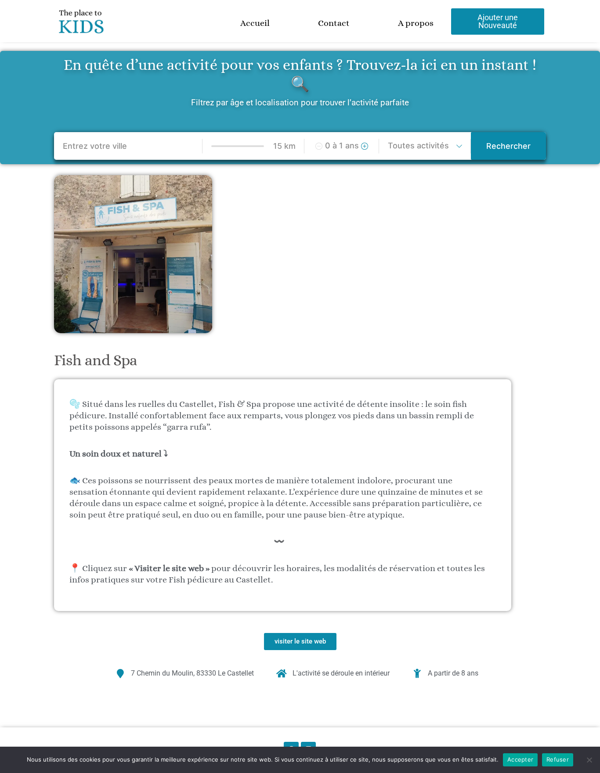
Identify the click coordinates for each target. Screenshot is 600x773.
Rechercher (508, 146)
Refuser (557, 759)
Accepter (520, 759)
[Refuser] (589, 759)
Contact (334, 23)
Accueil (255, 23)
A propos (416, 23)
